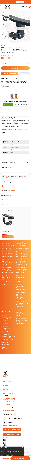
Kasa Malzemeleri (20, 292)
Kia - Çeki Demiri (6, 269)
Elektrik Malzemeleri (7, 283)
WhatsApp (9, 105)
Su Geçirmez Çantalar (21, 320)
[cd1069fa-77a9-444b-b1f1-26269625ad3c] (9, 374)
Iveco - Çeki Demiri (6, 266)
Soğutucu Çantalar (21, 318)
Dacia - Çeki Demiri (6, 254)
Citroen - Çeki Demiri (7, 253)
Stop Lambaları (20, 287)
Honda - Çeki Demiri (7, 261)
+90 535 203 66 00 (8, 401)
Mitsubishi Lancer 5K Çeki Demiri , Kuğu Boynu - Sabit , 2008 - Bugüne (8, 231)
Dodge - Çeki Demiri (7, 256)
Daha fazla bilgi (16, 455)
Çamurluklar (19, 294)
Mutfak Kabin (5, 326)
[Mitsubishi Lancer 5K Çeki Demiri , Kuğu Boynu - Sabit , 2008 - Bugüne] (8, 221)
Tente (3, 345)
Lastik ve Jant (19, 306)
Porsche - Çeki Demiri (21, 256)
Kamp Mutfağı (19, 321)
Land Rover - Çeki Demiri (8, 272)
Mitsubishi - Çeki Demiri (22, 250)
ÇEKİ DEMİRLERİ (6, 243)
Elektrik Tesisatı (6, 281)
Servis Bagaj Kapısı (6, 331)
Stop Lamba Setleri (21, 289)
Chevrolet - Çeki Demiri (7, 250)
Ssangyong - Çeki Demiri (22, 264)
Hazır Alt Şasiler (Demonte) (6, 348)
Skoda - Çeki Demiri (21, 262)
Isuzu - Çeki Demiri (6, 264)
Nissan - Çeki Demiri (21, 251)
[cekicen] (6, 443)
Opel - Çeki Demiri (20, 253)
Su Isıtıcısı (4, 333)
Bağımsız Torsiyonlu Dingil (22, 300)
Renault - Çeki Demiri (21, 258)
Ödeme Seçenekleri (9, 162)
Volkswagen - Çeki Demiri (22, 270)
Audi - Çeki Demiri (6, 246)
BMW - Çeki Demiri (6, 248)
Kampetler (19, 315)
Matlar (17, 316)
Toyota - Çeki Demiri (21, 269)
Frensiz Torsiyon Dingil (22, 303)
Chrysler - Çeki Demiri (7, 251)
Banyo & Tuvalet (6, 328)
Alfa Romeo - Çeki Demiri (8, 245)
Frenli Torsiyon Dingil (21, 301)
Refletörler (19, 284)
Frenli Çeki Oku (20, 304)
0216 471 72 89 (7, 395)
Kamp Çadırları (20, 323)
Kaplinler (18, 279)
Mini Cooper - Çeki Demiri (22, 248)
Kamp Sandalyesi (20, 313)
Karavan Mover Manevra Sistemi (8, 350)
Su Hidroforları (5, 334)
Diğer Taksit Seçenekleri (24, 73)
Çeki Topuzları (5, 284)
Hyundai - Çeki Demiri (7, 262)
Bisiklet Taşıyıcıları (6, 279)
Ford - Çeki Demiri (6, 259)
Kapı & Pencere (5, 344)
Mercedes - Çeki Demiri (22, 246)
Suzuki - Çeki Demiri (21, 267)
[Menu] (1, 7)
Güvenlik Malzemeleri (21, 291)
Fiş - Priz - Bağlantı (21, 286)
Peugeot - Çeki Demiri (21, 254)
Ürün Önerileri (7, 167)
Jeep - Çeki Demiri (6, 267)
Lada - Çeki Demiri (6, 270)
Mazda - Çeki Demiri (21, 245)
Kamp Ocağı (19, 312)
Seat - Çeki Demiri (20, 261)
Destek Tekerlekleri (21, 283)
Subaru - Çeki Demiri (21, 266)
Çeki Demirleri (10, 2)
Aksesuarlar (5, 315)
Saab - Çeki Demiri (20, 259)
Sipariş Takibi (20, 2)
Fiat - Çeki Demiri (6, 258)
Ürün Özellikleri (8, 114)
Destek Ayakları (20, 281)
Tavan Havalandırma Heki (8, 329)
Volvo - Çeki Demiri (21, 272)
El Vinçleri (18, 295)
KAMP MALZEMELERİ (22, 310)
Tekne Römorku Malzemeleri (20, 298)
